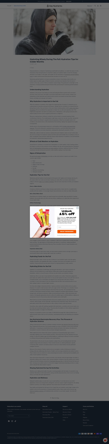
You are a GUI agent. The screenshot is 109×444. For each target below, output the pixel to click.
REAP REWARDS (66, 231)
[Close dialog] (77, 208)
